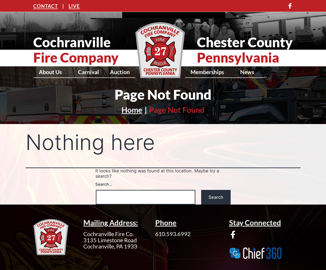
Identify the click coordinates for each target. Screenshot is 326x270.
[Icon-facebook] (290, 6)
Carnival (88, 72)
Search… (103, 184)
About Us (50, 72)
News (247, 72)
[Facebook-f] (233, 234)
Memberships (207, 72)
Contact (45, 6)
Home (132, 109)
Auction (120, 72)
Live (74, 6)
